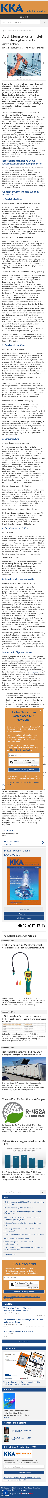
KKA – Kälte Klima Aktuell (20, 750)
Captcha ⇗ (33, 765)
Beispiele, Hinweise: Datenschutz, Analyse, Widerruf (23, 783)
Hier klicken (26, 763)
